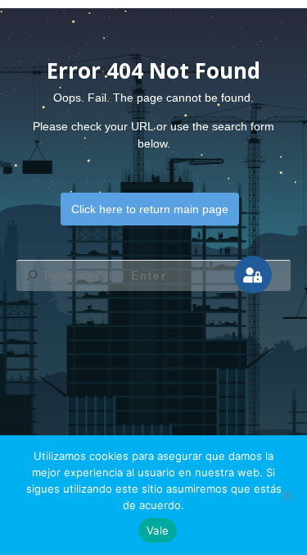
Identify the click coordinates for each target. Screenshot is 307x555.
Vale (158, 530)
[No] (286, 495)
